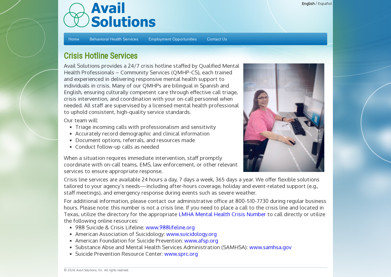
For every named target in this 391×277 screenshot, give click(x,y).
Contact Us (217, 39)
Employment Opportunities (173, 39)
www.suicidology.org (191, 233)
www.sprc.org (181, 253)
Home (73, 39)
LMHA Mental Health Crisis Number (223, 214)
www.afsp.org (201, 240)
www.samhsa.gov (270, 247)
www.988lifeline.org (170, 227)
